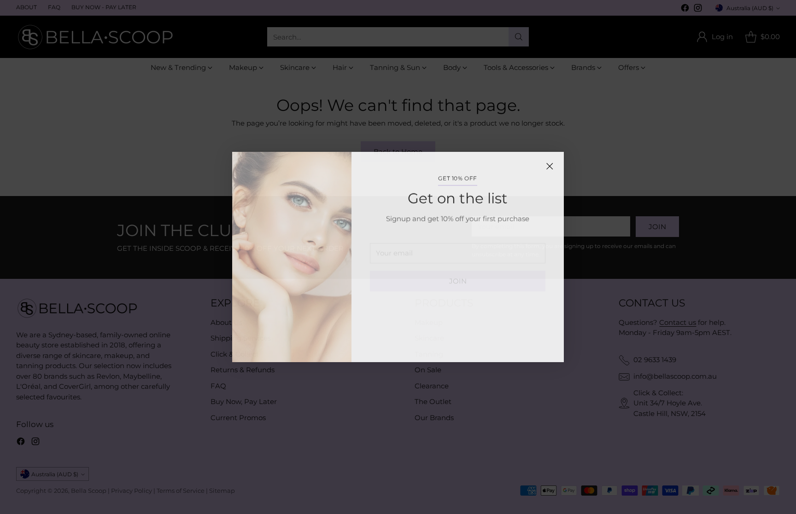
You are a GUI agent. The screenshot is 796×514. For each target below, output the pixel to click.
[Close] (549, 166)
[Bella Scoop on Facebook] (450, 343)
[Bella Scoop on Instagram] (465, 343)
